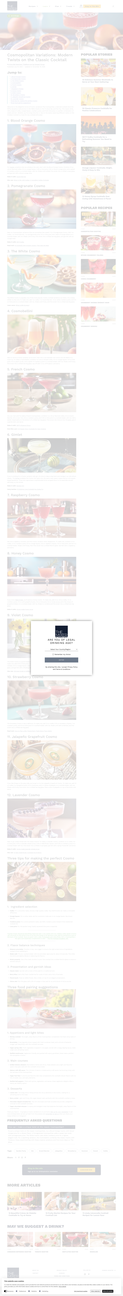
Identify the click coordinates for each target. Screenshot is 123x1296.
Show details (62, 1286)
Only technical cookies (80, 1291)
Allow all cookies (108, 1291)
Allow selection (95, 1291)
